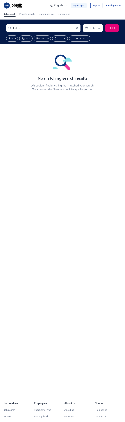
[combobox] (43, 28)
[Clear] (77, 28)
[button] (58, 5)
